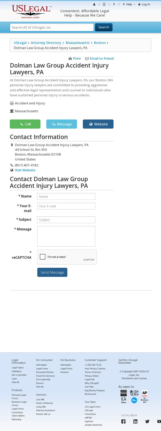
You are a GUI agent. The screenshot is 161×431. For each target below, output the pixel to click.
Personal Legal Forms (19, 396)
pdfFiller (88, 417)
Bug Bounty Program (95, 390)
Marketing (16, 419)
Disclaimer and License (134, 378)
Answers (64, 372)
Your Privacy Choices (95, 368)
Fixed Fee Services (45, 376)
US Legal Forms (92, 407)
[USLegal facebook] (123, 421)
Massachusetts (78, 42)
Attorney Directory (46, 42)
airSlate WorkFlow (93, 425)
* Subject (23, 219)
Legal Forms (18, 409)
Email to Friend (101, 58)
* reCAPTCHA (21, 255)
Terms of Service (93, 372)
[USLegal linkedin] (135, 421)
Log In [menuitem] (145, 4)
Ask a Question (19, 375)
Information (41, 365)
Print (77, 58)
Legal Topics (18, 367)
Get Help (89, 387)
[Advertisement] (80, 321)
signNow (89, 421)
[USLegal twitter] (147, 421)
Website (100, 124)
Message (64, 124)
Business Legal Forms (19, 403)
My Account (90, 394)
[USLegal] (31, 5)
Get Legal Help (43, 379)
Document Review (45, 372)
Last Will (40, 399)
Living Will (40, 407)
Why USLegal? (92, 383)
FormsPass (90, 414)
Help (128, 4)
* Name (24, 196)
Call (27, 124)
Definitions (17, 371)
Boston (100, 42)
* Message (22, 229)
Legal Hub (89, 379)
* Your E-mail (24, 208)
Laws (14, 378)
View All (15, 382)
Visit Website (25, 170)
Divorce (40, 383)
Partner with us (43, 414)
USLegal (20, 42)
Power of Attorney (44, 403)
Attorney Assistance (45, 410)
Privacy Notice (92, 376)
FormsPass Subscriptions (18, 414)
